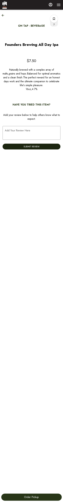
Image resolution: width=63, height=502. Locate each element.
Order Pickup (31, 497)
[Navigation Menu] (58, 5)
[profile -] (50, 5)
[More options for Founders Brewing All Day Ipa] (54, 19)
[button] (4, 15)
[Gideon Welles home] (17, 5)
